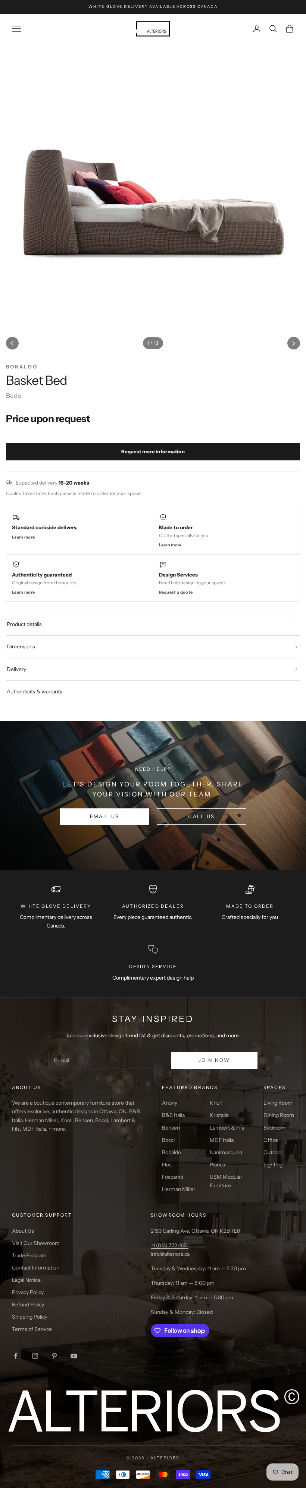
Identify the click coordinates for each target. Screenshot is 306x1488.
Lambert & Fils (227, 1127)
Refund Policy (28, 1304)
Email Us (104, 816)
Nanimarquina (226, 1152)
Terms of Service (32, 1329)
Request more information (153, 451)
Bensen (171, 1127)
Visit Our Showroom (36, 1243)
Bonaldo (171, 1152)
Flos (167, 1164)
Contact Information (35, 1267)
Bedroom (274, 1127)
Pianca (217, 1164)
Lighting (272, 1164)
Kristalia (219, 1115)
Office (270, 1140)
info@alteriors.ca (170, 1254)
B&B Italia (173, 1115)
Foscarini (172, 1177)
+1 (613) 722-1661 (169, 1245)
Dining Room (278, 1115)
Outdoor (273, 1152)
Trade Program (29, 1255)
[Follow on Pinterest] (54, 1356)
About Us (23, 1230)
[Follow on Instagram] (35, 1356)
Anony (169, 1102)
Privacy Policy (28, 1292)
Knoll (216, 1102)
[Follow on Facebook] (15, 1356)
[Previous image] (12, 343)
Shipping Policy (29, 1316)
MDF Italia (222, 1140)
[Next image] (293, 343)
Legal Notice (26, 1280)
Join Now (214, 1060)
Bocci (168, 1140)
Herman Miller (178, 1189)
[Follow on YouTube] (74, 1356)
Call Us (201, 816)
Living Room (278, 1102)
